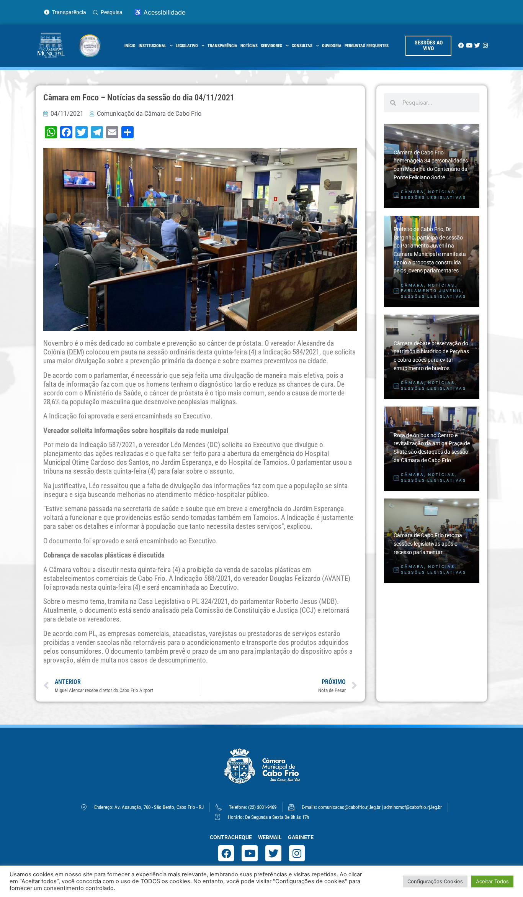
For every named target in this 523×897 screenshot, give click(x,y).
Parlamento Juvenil (431, 291)
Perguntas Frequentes (367, 45)
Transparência (222, 45)
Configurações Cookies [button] (435, 881)
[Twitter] (477, 45)
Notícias (249, 45)
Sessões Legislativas (433, 197)
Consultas (302, 45)
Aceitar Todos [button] (492, 881)
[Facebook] (461, 45)
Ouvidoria (332, 45)
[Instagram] (485, 45)
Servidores (271, 45)
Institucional (152, 45)
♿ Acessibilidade (159, 12)
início (130, 45)
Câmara (412, 192)
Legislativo (187, 45)
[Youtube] (469, 45)
